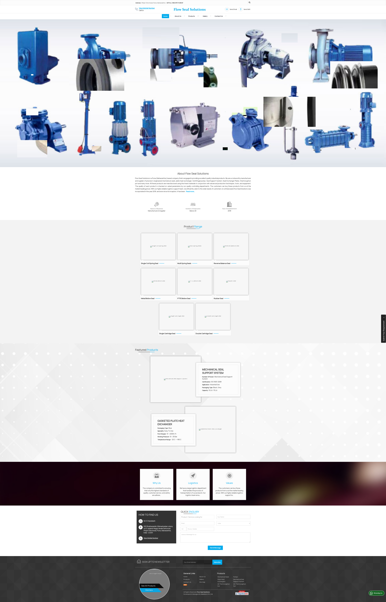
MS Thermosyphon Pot (239, 585)
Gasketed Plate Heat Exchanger (171, 422)
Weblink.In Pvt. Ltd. (207, 594)
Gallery (205, 16)
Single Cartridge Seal (167, 333)
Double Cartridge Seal (204, 333)
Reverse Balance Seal (222, 263)
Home (165, 16)
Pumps (235, 577)
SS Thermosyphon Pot (224, 585)
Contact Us (219, 16)
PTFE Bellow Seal (183, 298)
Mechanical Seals (223, 577)
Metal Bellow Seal (147, 298)
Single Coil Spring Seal (149, 263)
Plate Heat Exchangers (221, 580)
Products (191, 16)
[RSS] (185, 585)
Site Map (202, 582)
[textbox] (197, 517)
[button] (147, 8)
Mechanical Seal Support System (213, 371)
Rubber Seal (218, 298)
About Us (178, 16)
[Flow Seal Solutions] (190, 9)
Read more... (190, 191)
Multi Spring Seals (184, 263)
